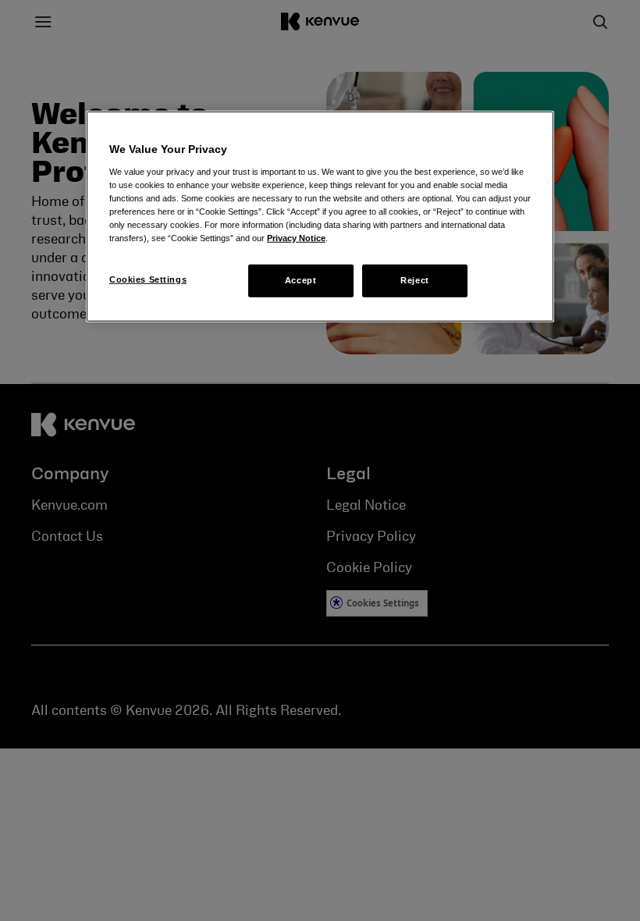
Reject (414, 280)
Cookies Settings (148, 279)
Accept (300, 280)
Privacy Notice (296, 238)
